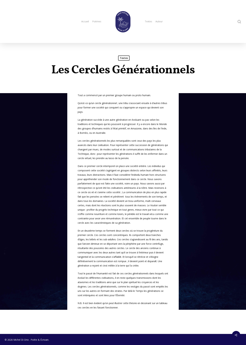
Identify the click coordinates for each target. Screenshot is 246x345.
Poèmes (96, 21)
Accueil (85, 21)
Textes (148, 21)
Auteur (159, 21)
